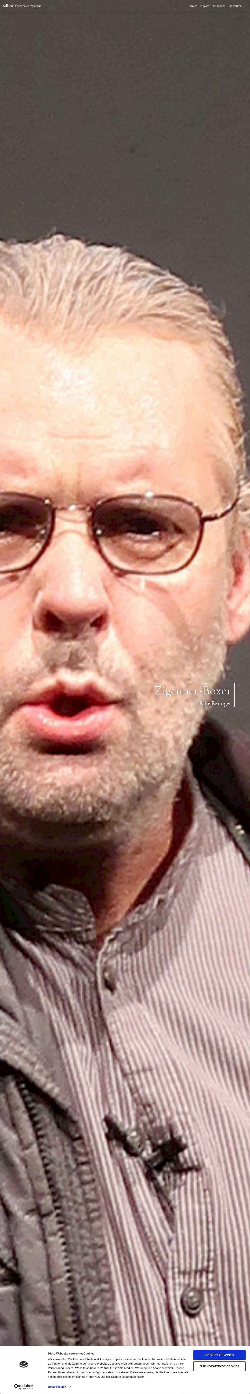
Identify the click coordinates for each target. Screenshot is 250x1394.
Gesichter (235, 6)
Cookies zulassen (219, 1355)
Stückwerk (219, 6)
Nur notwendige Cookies (219, 1366)
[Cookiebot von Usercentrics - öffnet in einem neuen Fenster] (24, 1387)
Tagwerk (205, 6)
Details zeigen (57, 1386)
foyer (193, 6)
